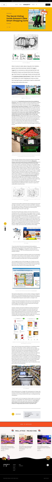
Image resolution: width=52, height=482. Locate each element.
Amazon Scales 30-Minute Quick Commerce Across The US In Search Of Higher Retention (8, 447)
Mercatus (21, 248)
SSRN (27, 62)
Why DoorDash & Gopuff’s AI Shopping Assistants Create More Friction (43, 447)
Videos (20, 4)
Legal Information (46, 478)
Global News (27, 388)
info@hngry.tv (21, 465)
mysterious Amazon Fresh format (21, 76)
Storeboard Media (34, 290)
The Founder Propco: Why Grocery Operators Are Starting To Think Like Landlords (25, 447)
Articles (16, 4)
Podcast (33, 4)
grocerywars (9, 13)
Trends (14, 470)
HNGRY (26, 4)
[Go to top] (48, 465)
